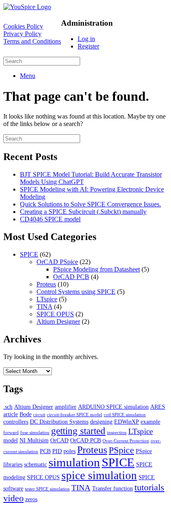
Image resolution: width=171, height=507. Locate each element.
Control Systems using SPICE (76, 291)
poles (70, 451)
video (13, 498)
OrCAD (59, 440)
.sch (7, 406)
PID (57, 451)
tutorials (149, 487)
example (150, 421)
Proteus (46, 284)
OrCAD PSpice (57, 261)
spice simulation (99, 475)
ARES (157, 406)
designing (101, 421)
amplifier (65, 406)
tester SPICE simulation (47, 489)
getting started (78, 430)
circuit (39, 414)
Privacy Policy (22, 33)
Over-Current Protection (126, 441)
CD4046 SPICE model (50, 219)
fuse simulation (34, 432)
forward (11, 432)
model (10, 440)
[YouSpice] (27, 6)
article (10, 414)
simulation (74, 462)
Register (88, 46)
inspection (117, 432)
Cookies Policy (23, 26)
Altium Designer (58, 321)
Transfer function (112, 488)
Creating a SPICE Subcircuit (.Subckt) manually (83, 211)
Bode (26, 414)
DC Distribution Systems (59, 421)
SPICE (29, 254)
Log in (86, 38)
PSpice (121, 450)
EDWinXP (126, 421)
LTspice (47, 299)
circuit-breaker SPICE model (74, 414)
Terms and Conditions (32, 41)
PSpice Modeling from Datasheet (96, 269)
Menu (27, 75)
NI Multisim (34, 440)
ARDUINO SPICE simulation (113, 406)
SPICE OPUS (55, 314)
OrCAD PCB (71, 276)
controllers (15, 421)
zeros (31, 499)
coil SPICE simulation (125, 414)
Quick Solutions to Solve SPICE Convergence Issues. (90, 204)
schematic (35, 464)
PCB (45, 451)
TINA (44, 306)
